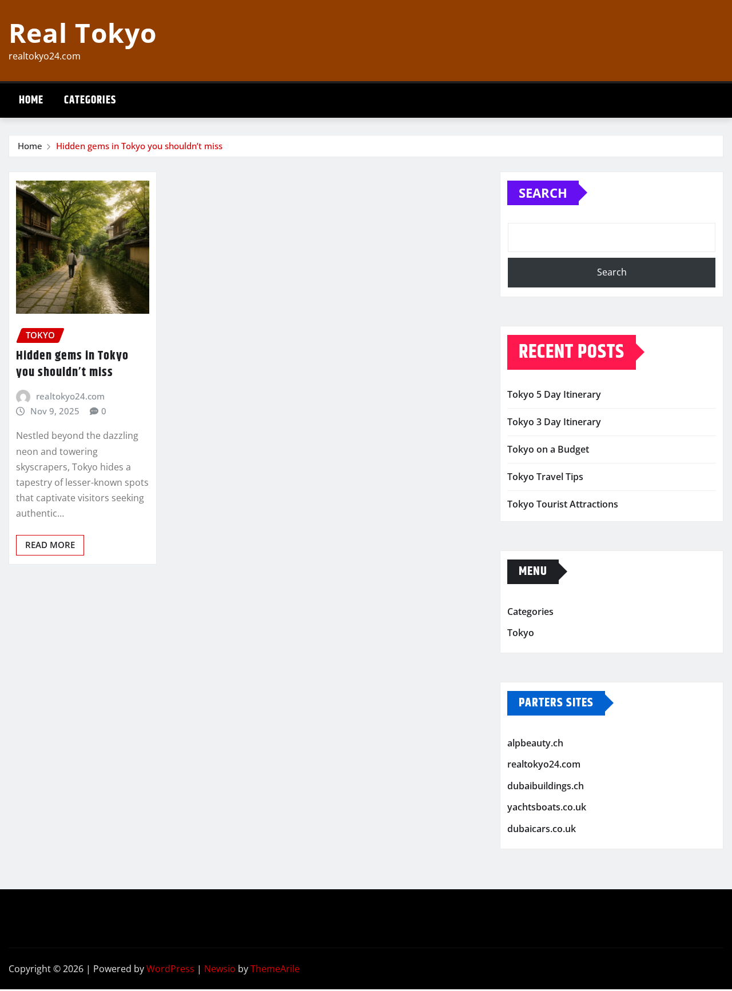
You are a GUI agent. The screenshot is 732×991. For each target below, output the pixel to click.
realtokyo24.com (70, 396)
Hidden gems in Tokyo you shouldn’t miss (139, 145)
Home (31, 100)
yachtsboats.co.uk (546, 807)
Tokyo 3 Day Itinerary (554, 421)
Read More (50, 544)
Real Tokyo (83, 32)
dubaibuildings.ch (545, 786)
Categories (90, 100)
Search (543, 192)
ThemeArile (275, 968)
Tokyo (520, 632)
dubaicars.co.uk (541, 828)
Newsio (220, 968)
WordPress (170, 968)
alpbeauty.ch (535, 743)
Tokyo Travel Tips (545, 476)
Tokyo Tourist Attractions (562, 504)
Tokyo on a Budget (548, 449)
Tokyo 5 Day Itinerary (554, 394)
